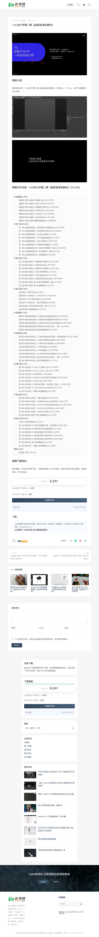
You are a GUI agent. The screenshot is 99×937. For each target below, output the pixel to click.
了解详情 (56, 881)
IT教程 (26, 742)
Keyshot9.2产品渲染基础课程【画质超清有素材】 (39, 589)
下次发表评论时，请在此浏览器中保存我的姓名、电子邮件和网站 (41, 639)
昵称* (13, 628)
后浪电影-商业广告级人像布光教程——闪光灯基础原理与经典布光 (28, 557)
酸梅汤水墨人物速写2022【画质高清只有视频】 (18, 589)
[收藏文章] (70, 541)
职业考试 (27, 753)
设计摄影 (23, 20)
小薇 (19, 541)
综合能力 (27, 750)
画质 (15, 516)
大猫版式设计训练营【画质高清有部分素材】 (58, 589)
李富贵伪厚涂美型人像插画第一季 (51, 850)
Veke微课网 (18, 530)
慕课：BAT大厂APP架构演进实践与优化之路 (56, 794)
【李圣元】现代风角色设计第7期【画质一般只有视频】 (70, 557)
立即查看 (43, 881)
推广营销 (27, 746)
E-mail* (41, 628)
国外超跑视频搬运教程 (47, 839)
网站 (66, 628)
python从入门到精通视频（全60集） (52, 816)
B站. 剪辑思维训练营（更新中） (51, 805)
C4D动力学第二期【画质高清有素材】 (35, 530)
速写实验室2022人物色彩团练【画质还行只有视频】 (80, 589)
